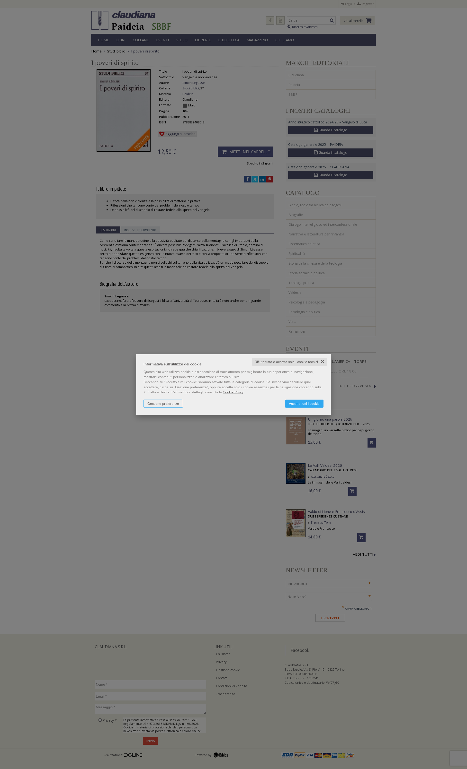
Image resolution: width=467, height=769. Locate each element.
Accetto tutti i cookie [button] (304, 404)
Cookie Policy (233, 392)
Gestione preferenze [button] (163, 404)
